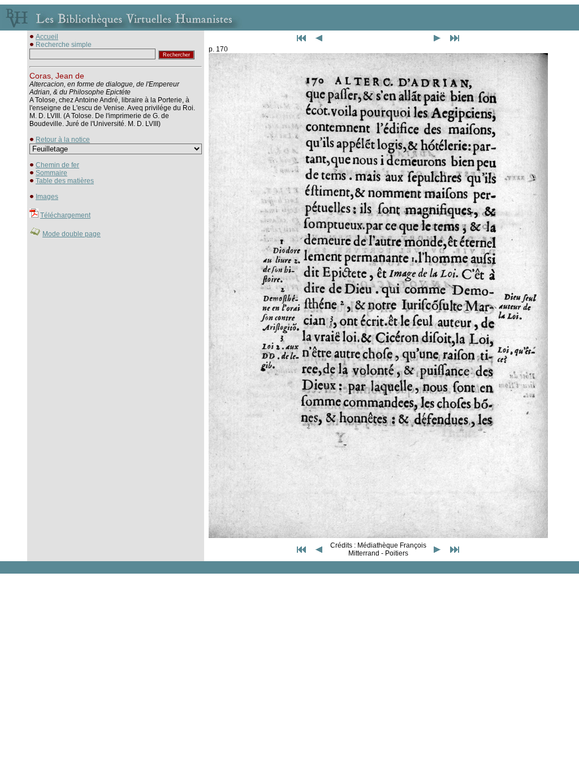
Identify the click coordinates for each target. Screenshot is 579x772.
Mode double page (71, 234)
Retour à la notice (63, 140)
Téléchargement (65, 215)
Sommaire (51, 173)
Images (47, 197)
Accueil (47, 37)
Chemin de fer (57, 165)
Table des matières (65, 181)
